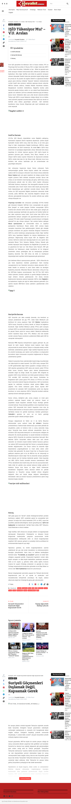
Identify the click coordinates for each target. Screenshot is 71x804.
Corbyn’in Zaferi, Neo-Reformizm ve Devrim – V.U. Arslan (28, 636)
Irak (33, 588)
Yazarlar (50, 9)
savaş (14, 590)
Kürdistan (40, 588)
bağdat (19, 588)
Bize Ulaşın (57, 9)
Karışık (10, 24)
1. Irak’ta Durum (15, 51)
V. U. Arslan (22, 21)
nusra (10, 590)
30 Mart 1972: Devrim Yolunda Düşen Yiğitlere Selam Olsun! (13, 633)
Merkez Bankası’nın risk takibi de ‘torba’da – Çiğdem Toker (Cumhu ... (42, 634)
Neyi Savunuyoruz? (22, 9)
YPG (38, 590)
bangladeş (24, 588)
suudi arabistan (31, 590)
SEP (15, 675)
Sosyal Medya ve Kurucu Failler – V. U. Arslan (42, 652)
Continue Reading (25, 778)
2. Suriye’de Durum (16, 55)
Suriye (25, 590)
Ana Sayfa (12, 9)
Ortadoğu (33, 9)
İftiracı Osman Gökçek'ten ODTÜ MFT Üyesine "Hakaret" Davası (13, 653)
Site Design (19, 590)
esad (29, 588)
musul (45, 588)
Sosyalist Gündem (20, 39)
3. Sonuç (13, 58)
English (11, 12)
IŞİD (36, 588)
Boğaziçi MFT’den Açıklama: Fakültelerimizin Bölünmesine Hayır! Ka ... (27, 656)
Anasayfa (10, 21)
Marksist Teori (41, 9)
